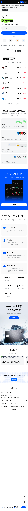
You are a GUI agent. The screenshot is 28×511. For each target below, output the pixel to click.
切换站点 (5, 9)
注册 (22, 2)
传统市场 (5, 59)
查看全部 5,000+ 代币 (13, 104)
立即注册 (14, 32)
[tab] (4, 62)
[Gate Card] (24, 497)
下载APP (14, 204)
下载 (23, 507)
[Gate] (2, 2)
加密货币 (12, 59)
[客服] (24, 502)
